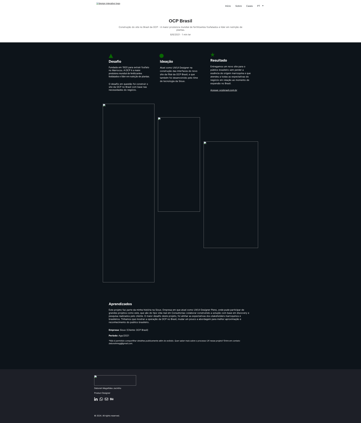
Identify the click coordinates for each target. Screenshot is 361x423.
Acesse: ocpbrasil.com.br (223, 90)
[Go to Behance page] (112, 399)
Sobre (238, 6)
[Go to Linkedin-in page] (96, 399)
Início (228, 6)
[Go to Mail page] (106, 399)
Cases (249, 6)
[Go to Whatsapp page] (101, 399)
